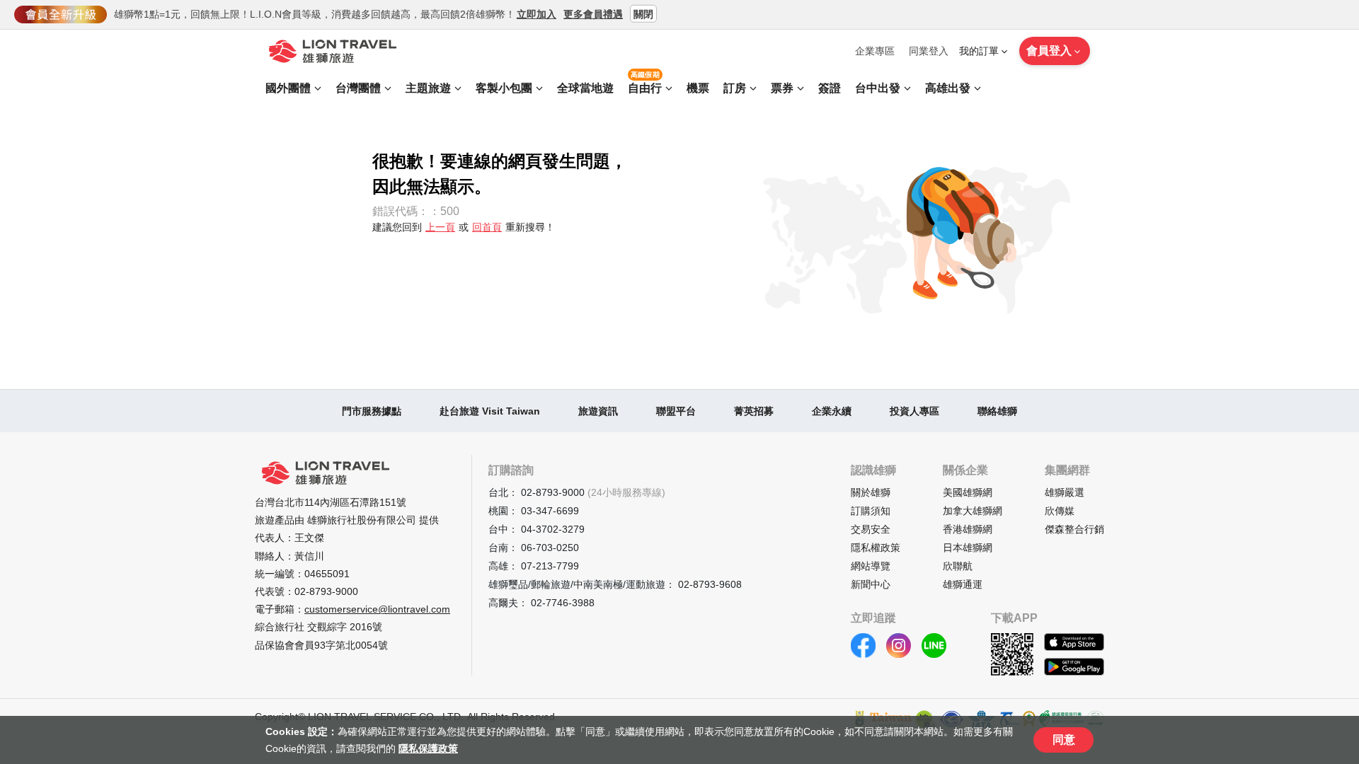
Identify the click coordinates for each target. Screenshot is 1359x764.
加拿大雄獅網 (972, 510)
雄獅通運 (962, 584)
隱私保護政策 (428, 748)
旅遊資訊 (598, 411)
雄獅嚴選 (1064, 492)
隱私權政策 (875, 547)
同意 (1064, 740)
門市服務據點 (371, 411)
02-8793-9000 (326, 591)
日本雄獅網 (967, 547)
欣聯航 (958, 566)
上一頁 (440, 227)
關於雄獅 (870, 492)
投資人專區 (914, 411)
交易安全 (870, 529)
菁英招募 (754, 411)
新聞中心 (870, 584)
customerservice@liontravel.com (377, 609)
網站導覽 (870, 566)
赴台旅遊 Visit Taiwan (490, 411)
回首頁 (487, 227)
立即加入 (536, 13)
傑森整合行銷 (1074, 529)
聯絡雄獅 (997, 411)
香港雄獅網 (967, 529)
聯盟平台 (676, 411)
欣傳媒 (1059, 510)
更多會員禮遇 (593, 13)
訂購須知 (870, 510)
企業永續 (831, 411)
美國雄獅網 (967, 492)
